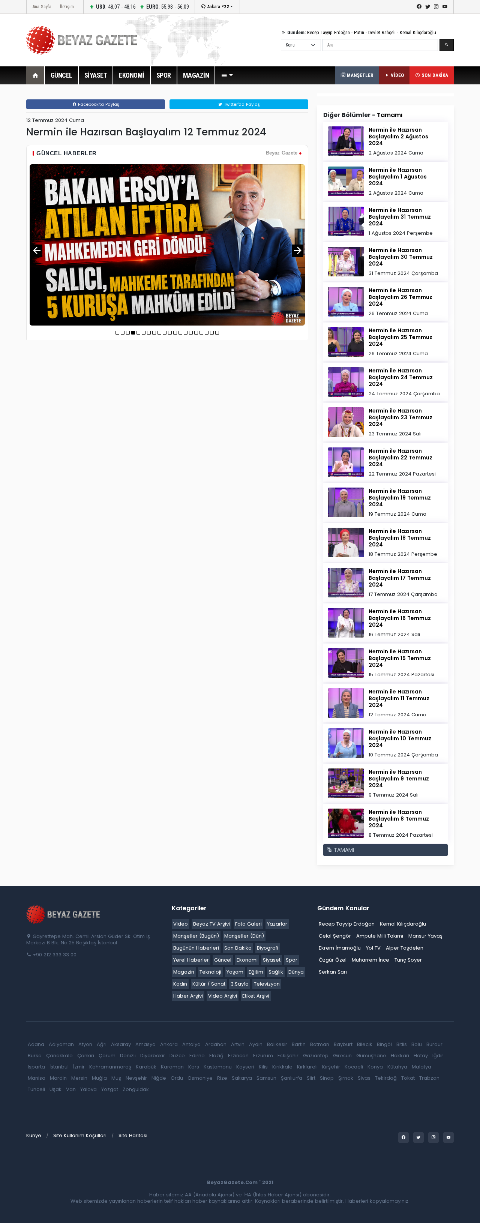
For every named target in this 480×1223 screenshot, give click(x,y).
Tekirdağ (386, 1078)
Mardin (58, 1078)
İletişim (67, 6)
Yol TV (373, 947)
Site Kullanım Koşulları (79, 1135)
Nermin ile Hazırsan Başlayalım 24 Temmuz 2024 (401, 377)
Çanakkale (59, 1055)
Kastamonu (218, 1066)
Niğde (159, 1078)
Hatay (421, 1055)
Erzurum (263, 1055)
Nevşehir (136, 1078)
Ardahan (215, 1044)
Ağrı (101, 1044)
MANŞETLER (359, 75)
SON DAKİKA (434, 75)
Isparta (36, 1066)
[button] (226, 75)
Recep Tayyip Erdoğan (328, 32)
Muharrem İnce (370, 959)
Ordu (177, 1078)
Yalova (88, 1089)
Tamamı (389, 115)
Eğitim (256, 971)
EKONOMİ (131, 75)
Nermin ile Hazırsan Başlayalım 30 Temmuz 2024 (401, 256)
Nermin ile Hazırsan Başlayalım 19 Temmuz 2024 (400, 497)
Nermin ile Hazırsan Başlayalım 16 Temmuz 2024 (400, 618)
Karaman (172, 1066)
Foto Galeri (248, 923)
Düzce (177, 1055)
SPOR (163, 75)
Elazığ (216, 1055)
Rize (222, 1078)
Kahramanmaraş (110, 1066)
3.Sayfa (240, 983)
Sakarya (242, 1078)
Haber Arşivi (188, 995)
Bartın (299, 1044)
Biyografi (267, 947)
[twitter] (427, 6)
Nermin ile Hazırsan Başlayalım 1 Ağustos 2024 (398, 176)
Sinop (327, 1078)
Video (180, 923)
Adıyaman (61, 1044)
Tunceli (36, 1089)
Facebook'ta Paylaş (97, 104)
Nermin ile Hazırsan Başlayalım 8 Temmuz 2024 (399, 818)
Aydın (255, 1044)
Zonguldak (136, 1089)
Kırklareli (307, 1066)
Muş (116, 1078)
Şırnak (345, 1078)
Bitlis (401, 1044)
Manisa (36, 1078)
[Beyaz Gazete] (63, 913)
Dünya (296, 971)
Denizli (128, 1055)
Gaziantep (315, 1055)
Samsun (266, 1078)
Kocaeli (354, 1066)
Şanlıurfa (291, 1078)
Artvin (237, 1044)
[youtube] (445, 6)
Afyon (85, 1044)
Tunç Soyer (408, 959)
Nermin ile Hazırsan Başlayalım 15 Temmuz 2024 (400, 658)
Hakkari (400, 1055)
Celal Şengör (335, 935)
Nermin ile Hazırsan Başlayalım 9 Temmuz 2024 (399, 778)
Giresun (342, 1055)
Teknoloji (210, 971)
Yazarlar (277, 923)
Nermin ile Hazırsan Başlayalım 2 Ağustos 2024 (398, 136)
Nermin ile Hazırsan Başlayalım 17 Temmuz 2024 (400, 577)
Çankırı (85, 1055)
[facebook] (419, 6)
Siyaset (271, 959)
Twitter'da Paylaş (241, 104)
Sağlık (275, 971)
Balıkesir (277, 1044)
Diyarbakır (152, 1055)
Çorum (107, 1055)
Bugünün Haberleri (196, 947)
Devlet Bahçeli (382, 32)
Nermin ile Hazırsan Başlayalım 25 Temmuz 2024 (400, 337)
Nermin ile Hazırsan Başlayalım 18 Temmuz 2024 (400, 537)
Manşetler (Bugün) (196, 935)
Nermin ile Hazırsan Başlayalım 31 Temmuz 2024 (400, 216)
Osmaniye (200, 1078)
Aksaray (121, 1044)
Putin (359, 32)
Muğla (99, 1078)
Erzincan (238, 1055)
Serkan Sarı (333, 971)
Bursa (35, 1055)
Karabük (146, 1066)
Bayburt (343, 1044)
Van (71, 1089)
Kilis (263, 1066)
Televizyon (267, 983)
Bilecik (364, 1044)
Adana (36, 1044)
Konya (375, 1066)
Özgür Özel (332, 959)
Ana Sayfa (41, 6)
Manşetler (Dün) (244, 935)
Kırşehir (331, 1066)
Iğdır (437, 1055)
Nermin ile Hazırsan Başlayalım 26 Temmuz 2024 (400, 297)
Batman (319, 1044)
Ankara (217, 6)
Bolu (416, 1044)
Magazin (183, 971)
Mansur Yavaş (425, 935)
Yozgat (109, 1089)
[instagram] (436, 6)
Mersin (79, 1078)
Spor (291, 959)
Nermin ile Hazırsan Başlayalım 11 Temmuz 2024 (399, 698)
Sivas (364, 1078)
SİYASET (95, 75)
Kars (193, 1066)
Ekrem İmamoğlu (340, 947)
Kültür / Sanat (208, 983)
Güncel (222, 959)
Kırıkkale (282, 1066)
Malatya (421, 1066)
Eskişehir (288, 1055)
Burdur (434, 1044)
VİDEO (396, 75)
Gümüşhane (371, 1055)
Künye (33, 1135)
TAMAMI (343, 850)
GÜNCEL (61, 75)
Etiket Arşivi (255, 995)
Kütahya (397, 1066)
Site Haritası (132, 1135)
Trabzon (429, 1078)
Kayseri (245, 1066)
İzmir (79, 1066)
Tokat (408, 1078)
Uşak (56, 1089)
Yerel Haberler (191, 959)
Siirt (311, 1078)
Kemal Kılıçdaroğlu (418, 32)
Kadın (180, 983)
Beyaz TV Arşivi (211, 923)
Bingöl (384, 1044)
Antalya (191, 1044)
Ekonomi (247, 959)
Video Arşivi (222, 995)
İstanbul (59, 1066)
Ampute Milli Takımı (379, 935)
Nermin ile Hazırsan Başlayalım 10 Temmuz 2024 (400, 738)
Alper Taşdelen (404, 947)
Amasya (145, 1044)
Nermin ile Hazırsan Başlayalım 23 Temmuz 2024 (400, 417)
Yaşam (234, 971)
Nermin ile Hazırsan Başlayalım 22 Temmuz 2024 (400, 457)
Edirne (197, 1055)
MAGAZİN (196, 75)
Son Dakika (238, 947)
